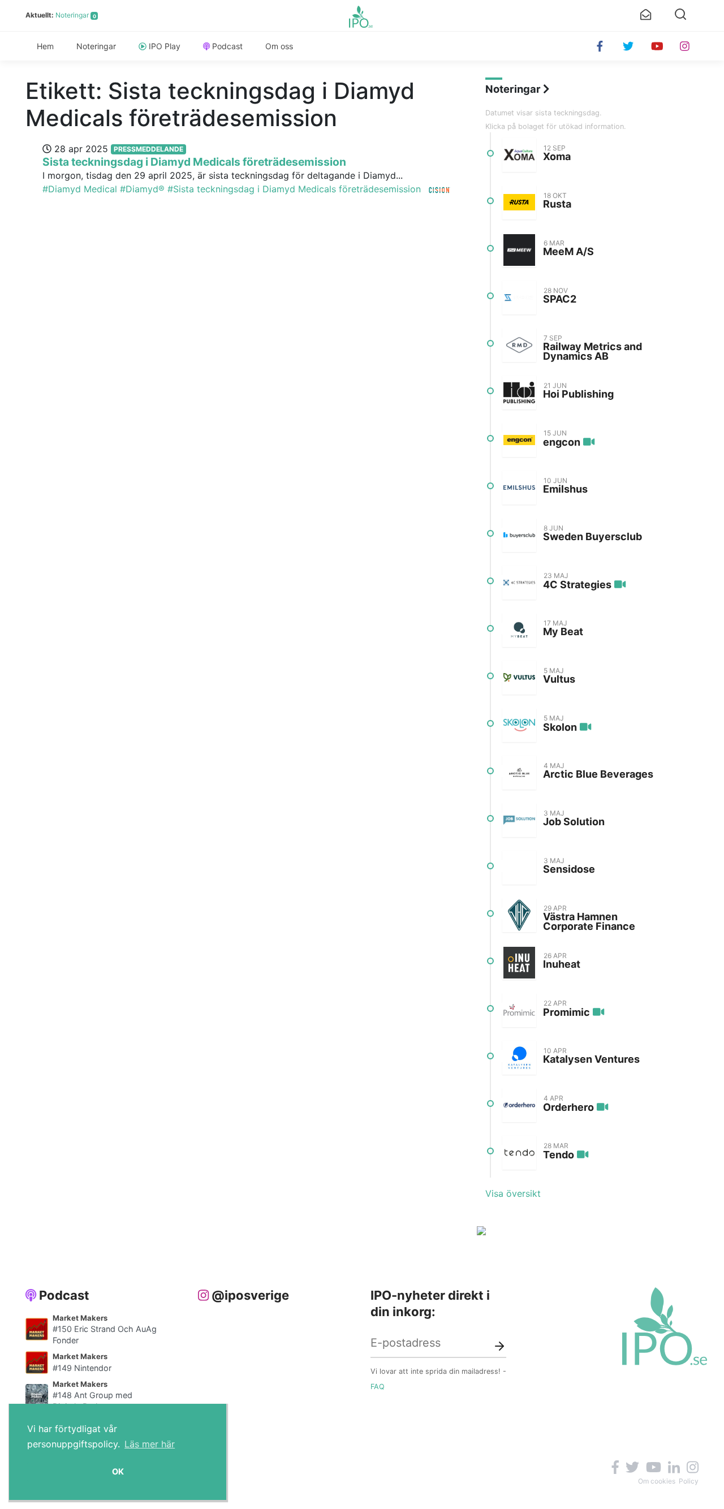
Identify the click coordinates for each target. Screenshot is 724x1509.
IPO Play (164, 46)
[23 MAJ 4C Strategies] (519, 583)
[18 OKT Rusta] (519, 202)
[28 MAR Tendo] (519, 1153)
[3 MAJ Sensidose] (519, 868)
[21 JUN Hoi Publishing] (519, 392)
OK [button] (118, 1471)
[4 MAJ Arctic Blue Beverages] (519, 773)
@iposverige (250, 1295)
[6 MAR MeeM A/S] (519, 250)
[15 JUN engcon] (519, 440)
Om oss (279, 46)
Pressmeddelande (148, 149)
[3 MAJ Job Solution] (519, 820)
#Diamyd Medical (79, 189)
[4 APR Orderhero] (519, 1105)
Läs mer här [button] (149, 1444)
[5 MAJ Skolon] (519, 725)
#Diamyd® (142, 189)
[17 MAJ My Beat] (519, 630)
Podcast (227, 46)
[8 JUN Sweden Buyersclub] (519, 535)
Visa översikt (513, 1193)
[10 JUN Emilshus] (519, 488)
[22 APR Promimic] (519, 1010)
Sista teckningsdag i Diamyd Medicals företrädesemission (194, 162)
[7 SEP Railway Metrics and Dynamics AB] (519, 345)
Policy (689, 1481)
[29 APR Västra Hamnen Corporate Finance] (519, 915)
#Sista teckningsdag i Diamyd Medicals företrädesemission (294, 189)
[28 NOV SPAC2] (519, 297)
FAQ (377, 1386)
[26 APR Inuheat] (519, 963)
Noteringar (72, 15)
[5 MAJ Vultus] (519, 678)
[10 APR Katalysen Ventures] (519, 1058)
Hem (45, 46)
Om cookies (656, 1481)
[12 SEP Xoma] (519, 155)
